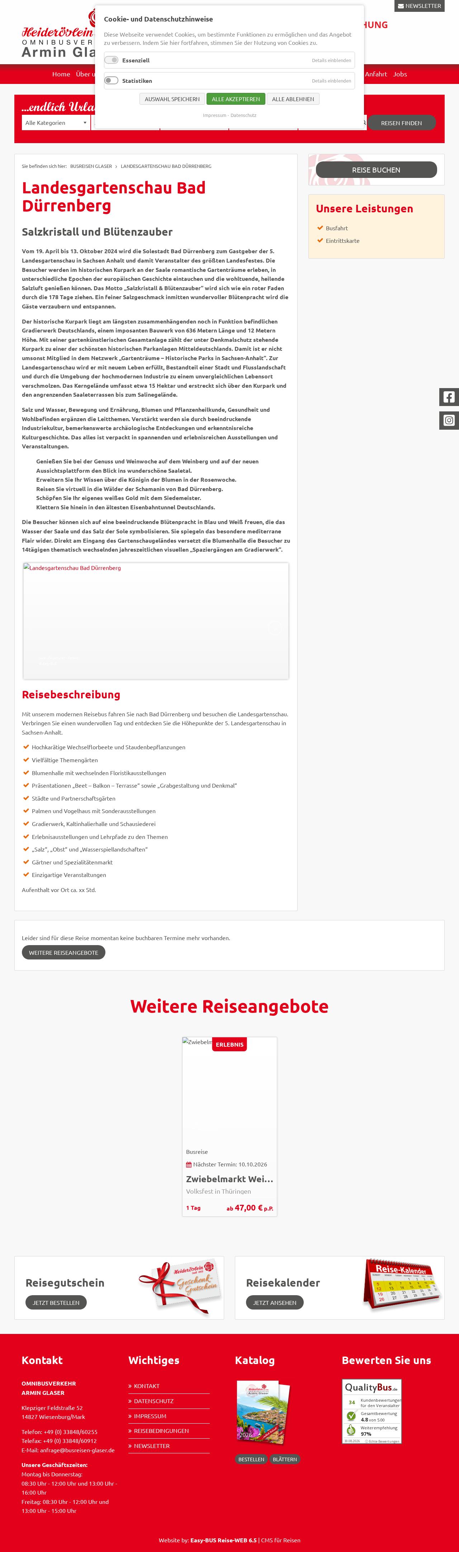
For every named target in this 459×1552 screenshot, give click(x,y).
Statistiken (137, 80)
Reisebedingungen (161, 1430)
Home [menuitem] (61, 73)
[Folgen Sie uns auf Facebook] (449, 397)
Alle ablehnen (293, 98)
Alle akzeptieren (236, 98)
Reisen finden (401, 122)
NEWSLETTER (423, 5)
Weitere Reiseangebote (63, 952)
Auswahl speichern (172, 98)
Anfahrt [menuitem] (376, 73)
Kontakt (147, 1385)
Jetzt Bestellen (56, 1302)
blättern (285, 1459)
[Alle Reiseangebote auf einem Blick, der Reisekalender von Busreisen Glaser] (400, 1284)
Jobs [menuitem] (400, 73)
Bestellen (251, 1459)
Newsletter (152, 1445)
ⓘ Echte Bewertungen (382, 1441)
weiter (275, 628)
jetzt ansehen (275, 1302)
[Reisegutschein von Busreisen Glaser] (180, 1287)
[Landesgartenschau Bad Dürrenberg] (156, 621)
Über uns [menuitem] (89, 73)
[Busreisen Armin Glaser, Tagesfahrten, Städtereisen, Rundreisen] (72, 31)
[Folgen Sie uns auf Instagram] (449, 420)
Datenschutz (154, 1400)
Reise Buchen (376, 169)
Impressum (150, 1415)
